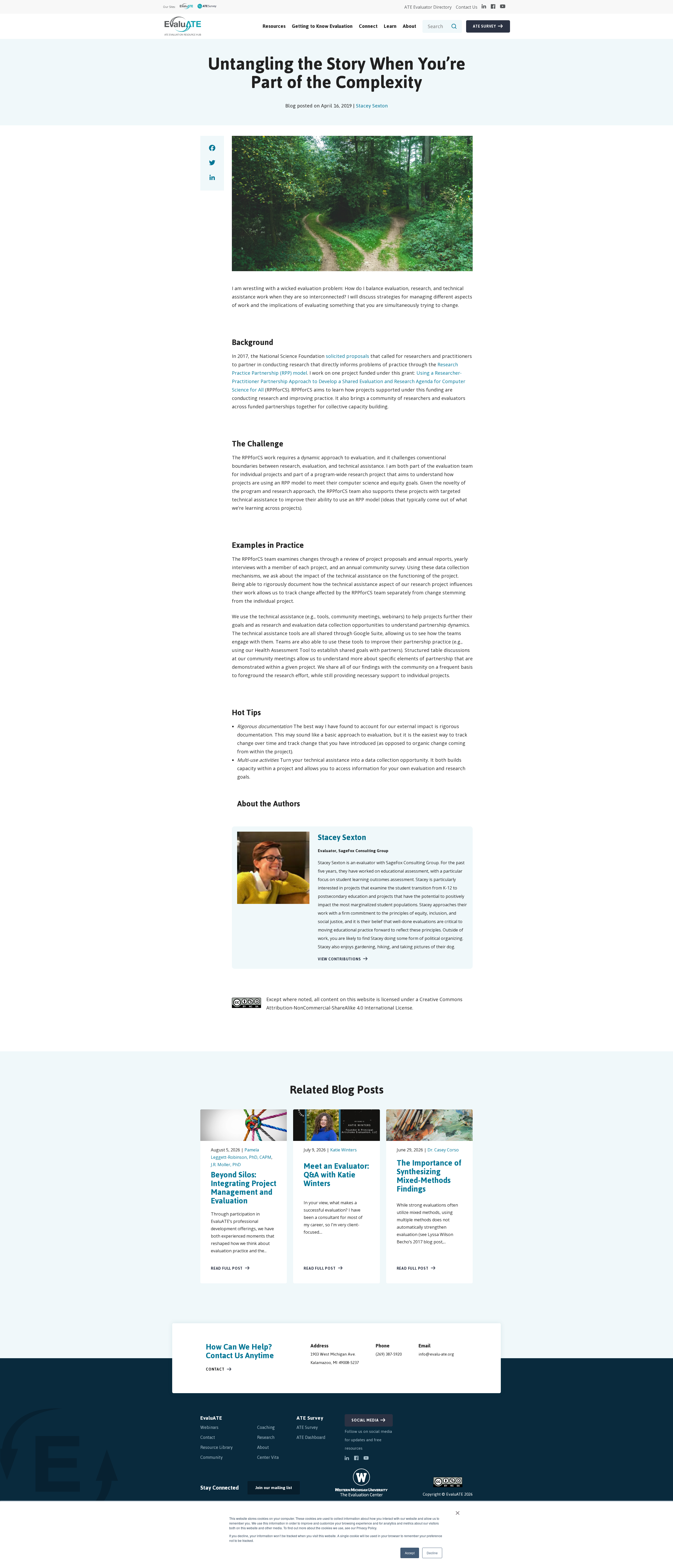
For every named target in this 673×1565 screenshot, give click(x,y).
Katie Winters (343, 1150)
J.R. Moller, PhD (226, 1164)
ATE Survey (484, 26)
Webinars (209, 1427)
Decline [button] (432, 1553)
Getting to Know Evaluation (322, 26)
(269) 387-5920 (389, 1354)
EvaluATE (211, 1418)
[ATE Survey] (207, 7)
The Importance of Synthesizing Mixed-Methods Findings (429, 1175)
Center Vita (268, 1457)
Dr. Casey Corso (443, 1150)
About (409, 26)
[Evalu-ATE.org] (186, 7)
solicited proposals (347, 356)
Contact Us (466, 7)
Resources (274, 26)
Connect (368, 26)
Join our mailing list (269, 1489)
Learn (390, 26)
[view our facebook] (493, 7)
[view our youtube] (502, 7)
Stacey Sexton (372, 106)
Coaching (266, 1427)
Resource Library (216, 1447)
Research (265, 1437)
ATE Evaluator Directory (428, 7)
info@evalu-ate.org (436, 1354)
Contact (215, 1369)
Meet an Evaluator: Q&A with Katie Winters (336, 1175)
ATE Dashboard (311, 1437)
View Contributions (339, 959)
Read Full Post (227, 1268)
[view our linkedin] (484, 7)
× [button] (458, 1511)
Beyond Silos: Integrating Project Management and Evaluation (243, 1187)
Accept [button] (410, 1553)
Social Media (365, 1420)
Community (211, 1457)
